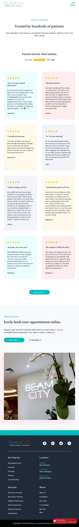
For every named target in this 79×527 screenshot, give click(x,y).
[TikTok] (61, 443)
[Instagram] (53, 443)
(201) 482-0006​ (46, 478)
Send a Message (46, 472)
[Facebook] (44, 443)
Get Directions (45, 465)
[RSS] (69, 443)
